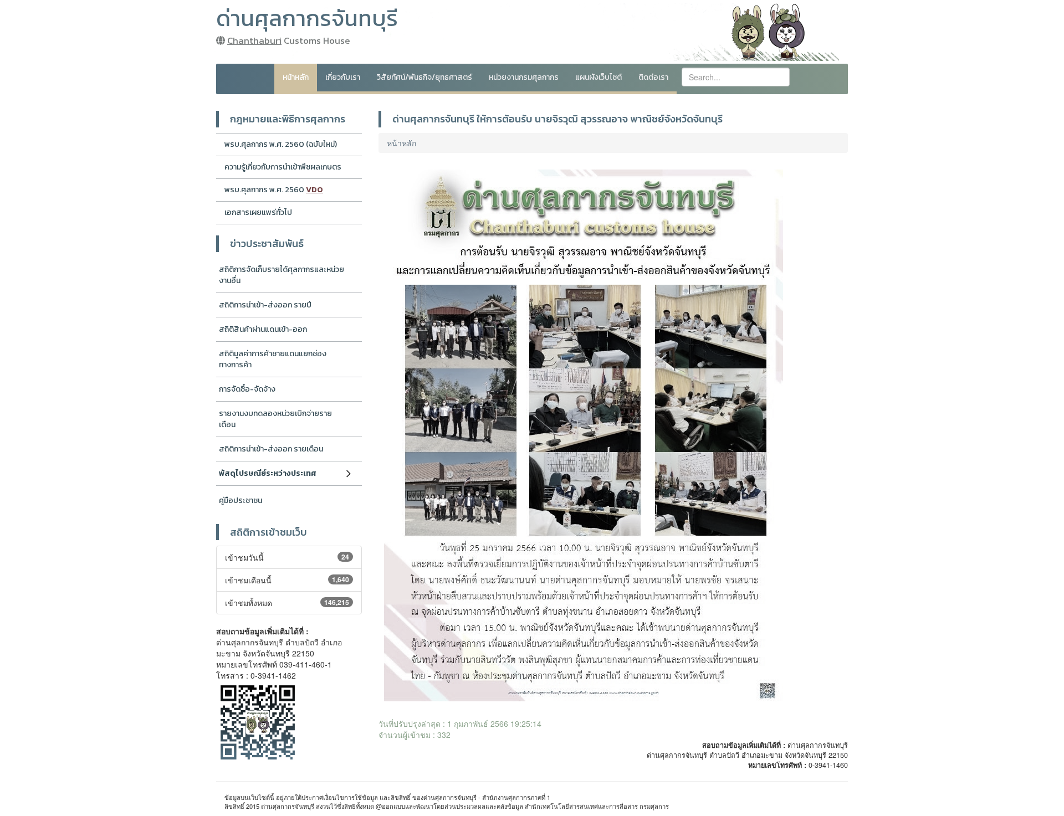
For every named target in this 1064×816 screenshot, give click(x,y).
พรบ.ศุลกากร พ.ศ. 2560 (273, 190)
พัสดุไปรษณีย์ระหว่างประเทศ (267, 473)
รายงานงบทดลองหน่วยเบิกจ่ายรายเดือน (275, 419)
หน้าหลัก (296, 77)
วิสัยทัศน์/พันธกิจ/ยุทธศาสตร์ (424, 77)
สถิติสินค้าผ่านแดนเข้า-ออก (263, 329)
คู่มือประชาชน (240, 500)
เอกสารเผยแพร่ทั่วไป (258, 212)
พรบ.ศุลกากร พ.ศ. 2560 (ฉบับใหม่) (280, 144)
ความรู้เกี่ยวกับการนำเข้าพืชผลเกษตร (282, 167)
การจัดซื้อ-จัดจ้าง (247, 389)
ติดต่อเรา (653, 77)
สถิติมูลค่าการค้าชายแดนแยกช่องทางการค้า (272, 359)
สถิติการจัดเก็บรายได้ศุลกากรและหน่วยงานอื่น (281, 275)
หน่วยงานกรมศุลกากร (524, 77)
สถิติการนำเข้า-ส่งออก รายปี (265, 305)
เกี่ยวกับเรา (342, 77)
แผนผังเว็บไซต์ (598, 77)
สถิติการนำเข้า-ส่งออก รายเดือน (271, 449)
